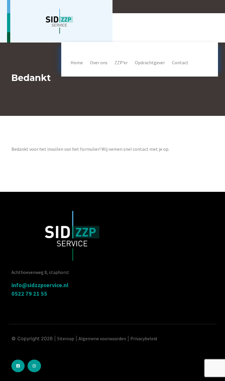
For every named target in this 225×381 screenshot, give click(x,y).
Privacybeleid (143, 338)
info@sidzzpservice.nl (39, 285)
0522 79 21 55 (29, 293)
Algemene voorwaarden (102, 338)
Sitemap (65, 338)
